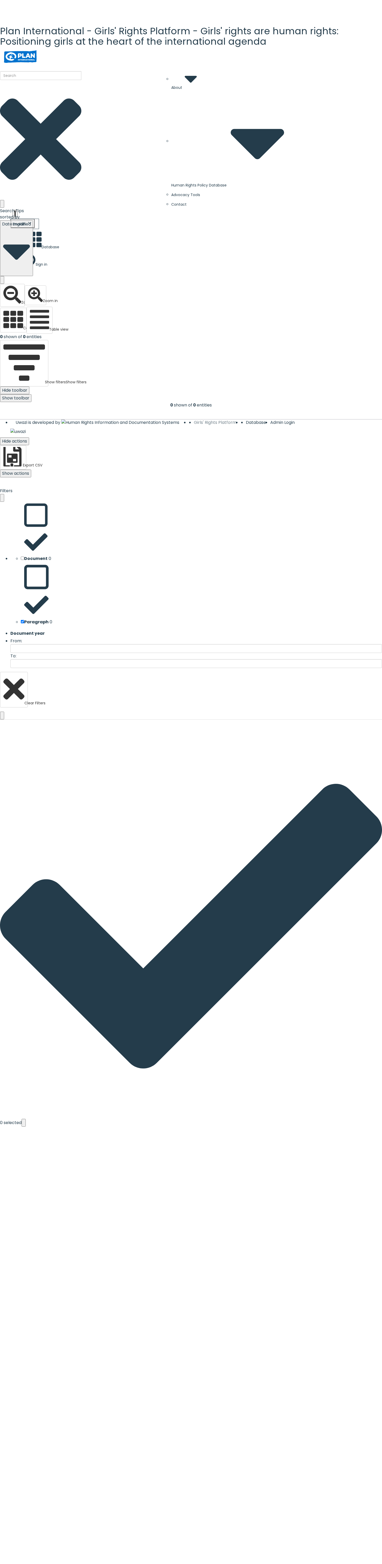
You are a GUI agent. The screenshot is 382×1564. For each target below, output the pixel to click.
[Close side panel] (2, 498)
